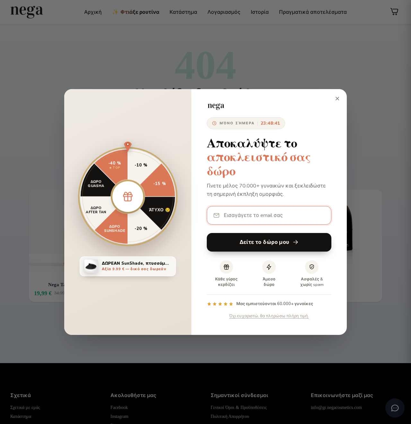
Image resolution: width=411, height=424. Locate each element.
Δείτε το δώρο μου (264, 242)
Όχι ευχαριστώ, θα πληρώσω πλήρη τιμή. (269, 316)
